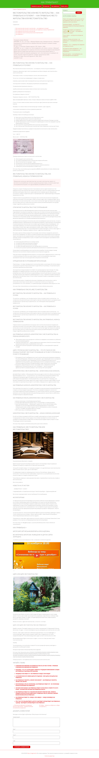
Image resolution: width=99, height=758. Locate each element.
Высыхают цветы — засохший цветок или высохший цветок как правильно (72, 54)
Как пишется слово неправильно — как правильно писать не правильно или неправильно (72, 50)
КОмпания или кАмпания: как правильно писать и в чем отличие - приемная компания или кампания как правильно (37, 666)
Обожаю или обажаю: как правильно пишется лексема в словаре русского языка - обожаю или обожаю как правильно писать (37, 688)
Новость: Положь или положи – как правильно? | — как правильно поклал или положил (73, 40)
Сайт (14, 741)
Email (14, 735)
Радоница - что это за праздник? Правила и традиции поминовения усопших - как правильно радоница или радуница (38, 670)
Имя (14, 729)
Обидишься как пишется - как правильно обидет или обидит (33, 673)
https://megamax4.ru (32, 753)
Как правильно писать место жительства (25, 31)
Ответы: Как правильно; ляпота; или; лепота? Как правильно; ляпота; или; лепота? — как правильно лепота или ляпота (73, 20)
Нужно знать (64, 6)
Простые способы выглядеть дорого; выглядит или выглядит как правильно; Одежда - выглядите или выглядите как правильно (38, 702)
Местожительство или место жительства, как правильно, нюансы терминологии (35, 29)
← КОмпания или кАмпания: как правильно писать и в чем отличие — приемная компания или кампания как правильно (23, 706)
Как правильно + (20, 34)
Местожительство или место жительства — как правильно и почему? (32, 28)
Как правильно (55, 6)
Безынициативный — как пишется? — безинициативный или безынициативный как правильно (73, 26)
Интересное (46, 6)
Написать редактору (49, 756)
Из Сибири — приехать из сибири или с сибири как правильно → (49, 706)
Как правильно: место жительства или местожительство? (29, 32)
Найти (79, 12)
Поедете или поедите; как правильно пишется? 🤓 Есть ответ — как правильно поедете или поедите (73, 31)
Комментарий (16, 717)
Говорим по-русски (36, 6)
